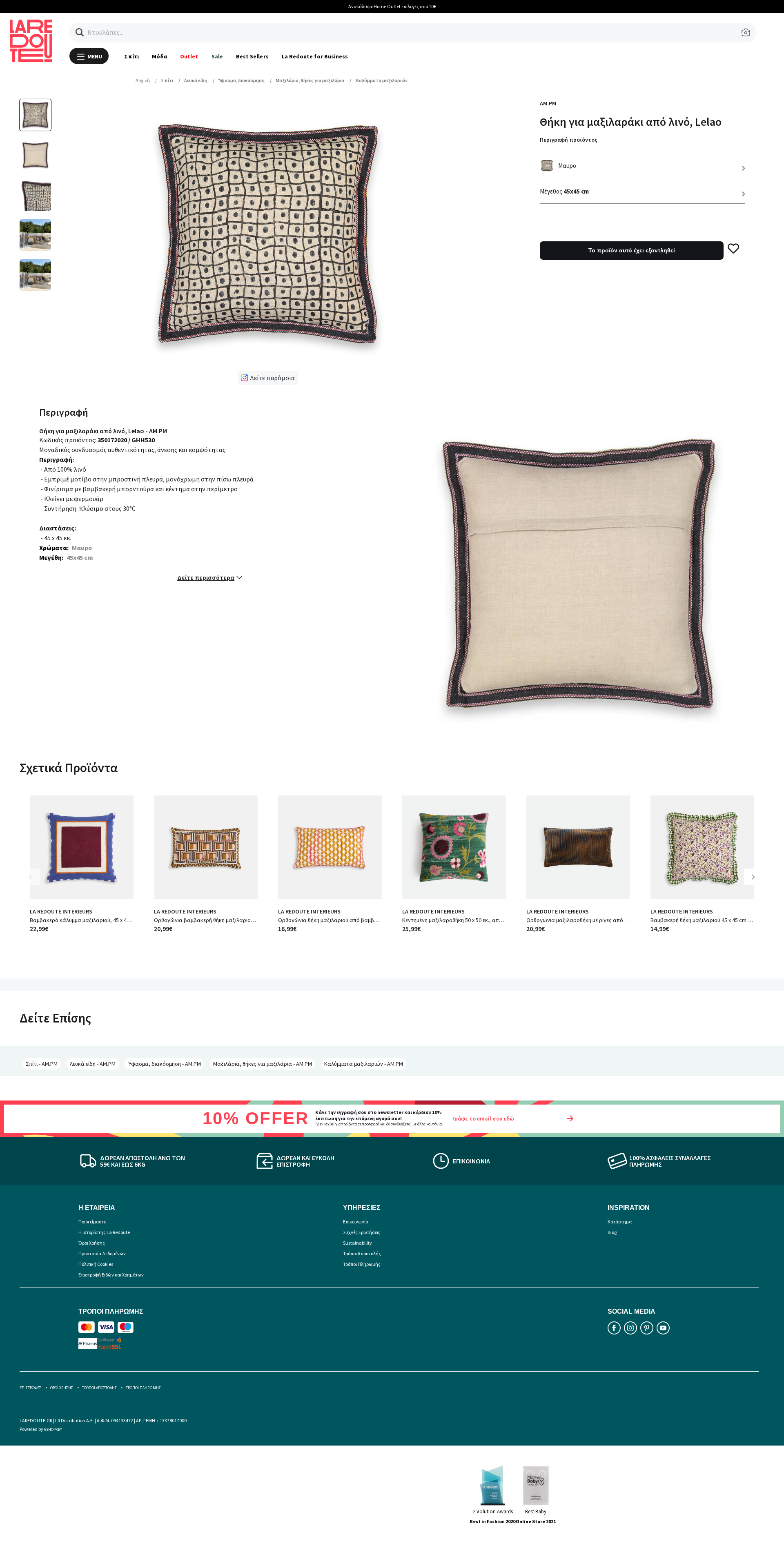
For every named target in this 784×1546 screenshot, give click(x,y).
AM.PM (548, 103)
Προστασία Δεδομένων (102, 1253)
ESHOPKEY (53, 1429)
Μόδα (159, 56)
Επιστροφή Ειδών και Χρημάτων (111, 1275)
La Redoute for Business (315, 56)
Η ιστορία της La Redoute (104, 1232)
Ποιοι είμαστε (92, 1222)
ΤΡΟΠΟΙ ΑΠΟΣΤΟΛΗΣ (99, 1387)
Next (756, 883)
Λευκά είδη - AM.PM (93, 1063)
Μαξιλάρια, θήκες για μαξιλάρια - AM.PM (262, 1063)
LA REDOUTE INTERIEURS (61, 911)
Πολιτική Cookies (95, 1264)
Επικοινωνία (355, 1222)
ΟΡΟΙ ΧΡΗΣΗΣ (61, 1387)
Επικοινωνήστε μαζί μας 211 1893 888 (629, 6)
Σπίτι (131, 56)
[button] (80, 32)
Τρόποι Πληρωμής (362, 1264)
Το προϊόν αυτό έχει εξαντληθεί (631, 250)
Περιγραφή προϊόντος (568, 139)
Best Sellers (252, 56)
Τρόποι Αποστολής (362, 1253)
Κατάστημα (620, 1222)
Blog (612, 1232)
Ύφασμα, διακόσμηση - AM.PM (164, 1063)
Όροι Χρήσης (91, 1243)
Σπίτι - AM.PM (42, 1063)
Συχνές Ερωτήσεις (362, 1232)
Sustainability (357, 1243)
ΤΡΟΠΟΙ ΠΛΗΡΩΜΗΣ (143, 1387)
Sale (217, 56)
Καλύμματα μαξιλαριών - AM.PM (363, 1063)
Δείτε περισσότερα (205, 577)
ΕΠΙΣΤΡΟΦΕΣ (30, 1387)
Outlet (189, 56)
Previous (36, 883)
